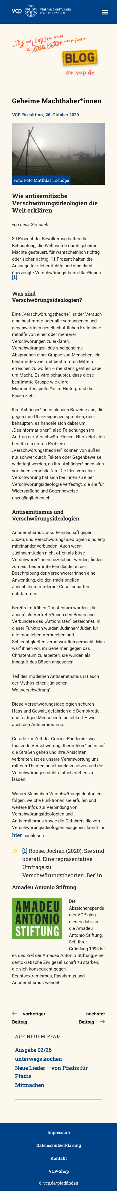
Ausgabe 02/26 (33, 1049)
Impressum (58, 1132)
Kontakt (58, 1158)
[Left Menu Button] (104, 12)
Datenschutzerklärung (58, 1145)
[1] (14, 277)
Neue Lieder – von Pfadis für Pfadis (51, 1071)
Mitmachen (29, 1085)
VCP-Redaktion (27, 114)
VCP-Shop (59, 1171)
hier (17, 835)
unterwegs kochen (38, 1058)
